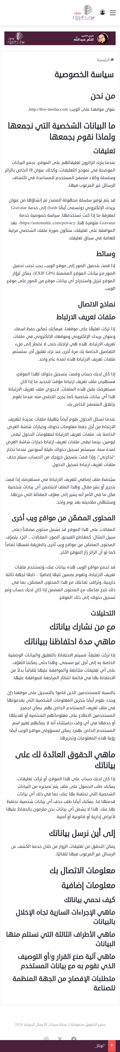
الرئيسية (103, 60)
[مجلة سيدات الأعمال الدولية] (84, 13)
